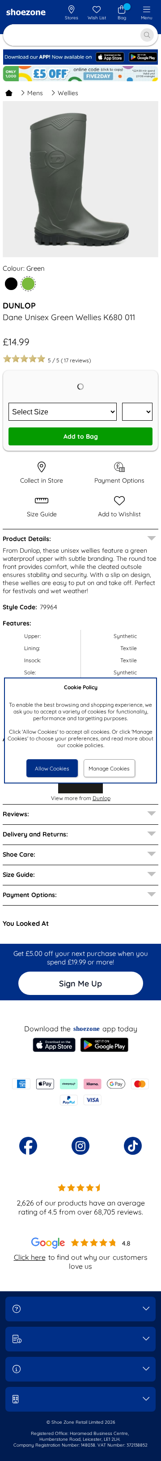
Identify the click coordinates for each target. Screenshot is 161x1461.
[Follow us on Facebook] (28, 1146)
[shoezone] (26, 13)
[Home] (9, 93)
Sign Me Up (80, 983)
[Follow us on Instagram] (80, 1146)
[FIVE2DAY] (80, 74)
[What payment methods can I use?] (80, 1091)
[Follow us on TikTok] (133, 1146)
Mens (35, 93)
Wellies (68, 93)
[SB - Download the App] (80, 62)
